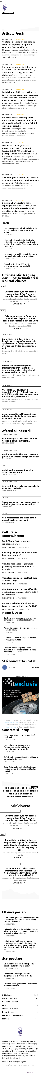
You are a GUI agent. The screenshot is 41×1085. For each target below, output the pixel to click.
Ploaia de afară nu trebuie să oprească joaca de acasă (20, 629)
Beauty (5, 497)
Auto (4, 466)
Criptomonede (11, 727)
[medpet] (5, 8)
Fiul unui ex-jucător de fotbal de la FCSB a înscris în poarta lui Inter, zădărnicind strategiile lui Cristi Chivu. (20, 318)
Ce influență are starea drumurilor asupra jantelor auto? (18, 471)
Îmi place (35, 667)
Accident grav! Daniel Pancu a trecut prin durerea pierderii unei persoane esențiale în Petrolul (20, 180)
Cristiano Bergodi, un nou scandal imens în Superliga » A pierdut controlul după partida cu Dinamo (20, 294)
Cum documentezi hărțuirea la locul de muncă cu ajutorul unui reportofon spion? (20, 230)
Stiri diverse (7, 39)
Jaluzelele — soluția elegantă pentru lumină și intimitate (20, 639)
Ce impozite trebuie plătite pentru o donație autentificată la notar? (20, 965)
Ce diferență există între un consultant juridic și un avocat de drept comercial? (20, 455)
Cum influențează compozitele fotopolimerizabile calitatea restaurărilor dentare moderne (17, 747)
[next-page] (3, 524)
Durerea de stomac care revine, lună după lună (19, 736)
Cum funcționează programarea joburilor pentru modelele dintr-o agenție (18, 566)
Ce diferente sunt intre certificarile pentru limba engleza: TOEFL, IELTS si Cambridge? (20, 592)
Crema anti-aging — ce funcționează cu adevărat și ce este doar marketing (20, 503)
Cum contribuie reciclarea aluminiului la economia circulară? (20, 487)
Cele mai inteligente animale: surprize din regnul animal (20, 985)
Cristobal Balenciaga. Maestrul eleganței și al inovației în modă (18, 975)
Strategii (6, 513)
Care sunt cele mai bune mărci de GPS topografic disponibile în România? (20, 255)
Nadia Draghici (8, 558)
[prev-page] (1, 524)
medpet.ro (30, 1072)
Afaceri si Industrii (10, 434)
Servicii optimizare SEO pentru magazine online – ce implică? (17, 265)
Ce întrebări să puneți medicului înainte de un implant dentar (21, 758)
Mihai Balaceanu (8, 547)
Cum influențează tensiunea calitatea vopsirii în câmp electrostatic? (19, 439)
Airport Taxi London (11, 722)
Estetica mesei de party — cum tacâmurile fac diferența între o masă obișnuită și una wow (20, 650)
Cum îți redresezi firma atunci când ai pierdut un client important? (19, 519)
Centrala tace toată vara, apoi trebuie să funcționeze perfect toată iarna (20, 619)
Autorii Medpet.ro (20, 304)
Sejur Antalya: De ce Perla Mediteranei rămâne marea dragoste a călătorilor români (20, 769)
